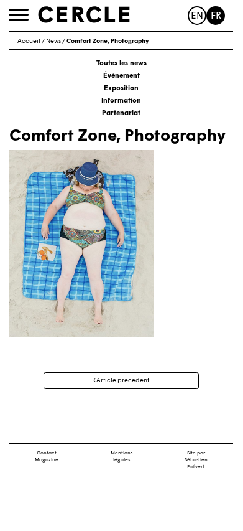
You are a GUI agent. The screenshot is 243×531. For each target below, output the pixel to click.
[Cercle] (84, 15)
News (53, 41)
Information (121, 101)
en (197, 16)
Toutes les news (121, 63)
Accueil (28, 41)
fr (216, 16)
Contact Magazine (46, 457)
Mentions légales (121, 457)
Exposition (121, 88)
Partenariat (121, 113)
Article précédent (122, 380)
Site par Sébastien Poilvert (196, 460)
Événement (121, 76)
